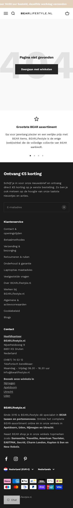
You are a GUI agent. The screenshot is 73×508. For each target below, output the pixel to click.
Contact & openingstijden (13, 231)
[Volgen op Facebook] (6, 458)
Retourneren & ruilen (16, 256)
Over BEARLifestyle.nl (17, 282)
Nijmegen (9, 383)
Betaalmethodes (14, 239)
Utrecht (8, 391)
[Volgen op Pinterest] (25, 458)
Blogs (7, 317)
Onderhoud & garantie (17, 263)
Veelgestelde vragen (16, 276)
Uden (7, 395)
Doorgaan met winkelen (36, 69)
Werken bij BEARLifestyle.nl (14, 291)
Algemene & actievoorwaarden (15, 302)
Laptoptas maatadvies (18, 269)
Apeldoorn (10, 387)
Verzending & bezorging (12, 248)
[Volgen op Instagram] (15, 458)
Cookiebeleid (12, 310)
